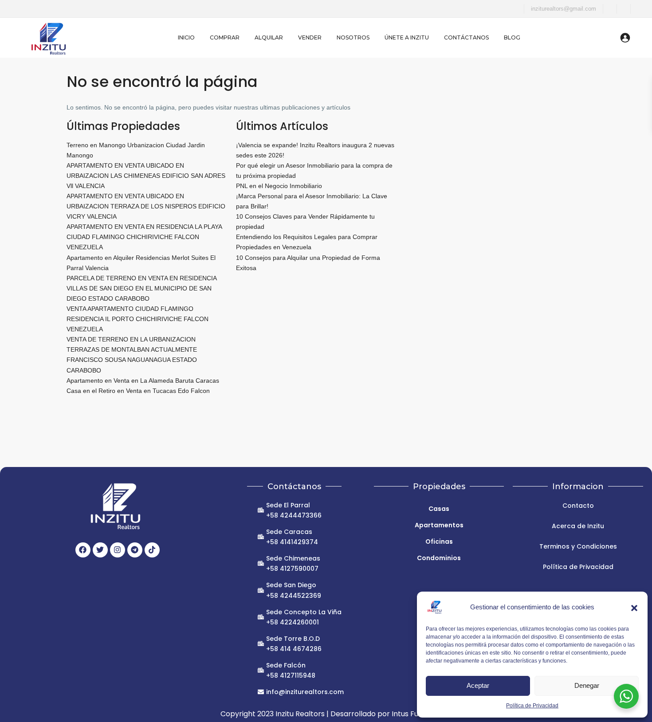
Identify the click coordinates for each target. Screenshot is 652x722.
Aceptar (478, 685)
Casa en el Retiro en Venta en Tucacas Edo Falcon (138, 390)
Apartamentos (439, 525)
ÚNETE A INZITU (407, 37)
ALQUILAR (269, 37)
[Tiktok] (152, 549)
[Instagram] (117, 549)
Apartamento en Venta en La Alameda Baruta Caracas (143, 380)
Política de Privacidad (532, 705)
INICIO (186, 37)
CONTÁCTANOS (466, 37)
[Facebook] (82, 549)
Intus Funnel (412, 714)
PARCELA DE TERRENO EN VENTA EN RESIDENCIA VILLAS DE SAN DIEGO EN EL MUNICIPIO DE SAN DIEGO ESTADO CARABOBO (141, 288)
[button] (634, 607)
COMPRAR (225, 37)
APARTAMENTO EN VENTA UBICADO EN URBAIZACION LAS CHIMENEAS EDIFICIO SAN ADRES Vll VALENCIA (146, 175)
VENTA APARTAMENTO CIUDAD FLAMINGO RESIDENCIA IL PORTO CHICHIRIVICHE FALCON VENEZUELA (137, 319)
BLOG (512, 37)
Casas (438, 508)
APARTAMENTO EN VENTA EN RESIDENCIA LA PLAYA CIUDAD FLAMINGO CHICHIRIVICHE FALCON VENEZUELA (144, 237)
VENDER (310, 37)
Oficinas (439, 541)
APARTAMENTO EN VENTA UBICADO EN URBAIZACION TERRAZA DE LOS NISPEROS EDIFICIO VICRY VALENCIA (146, 206)
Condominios (439, 557)
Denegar (586, 685)
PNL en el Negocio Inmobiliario (279, 185)
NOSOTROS (353, 37)
